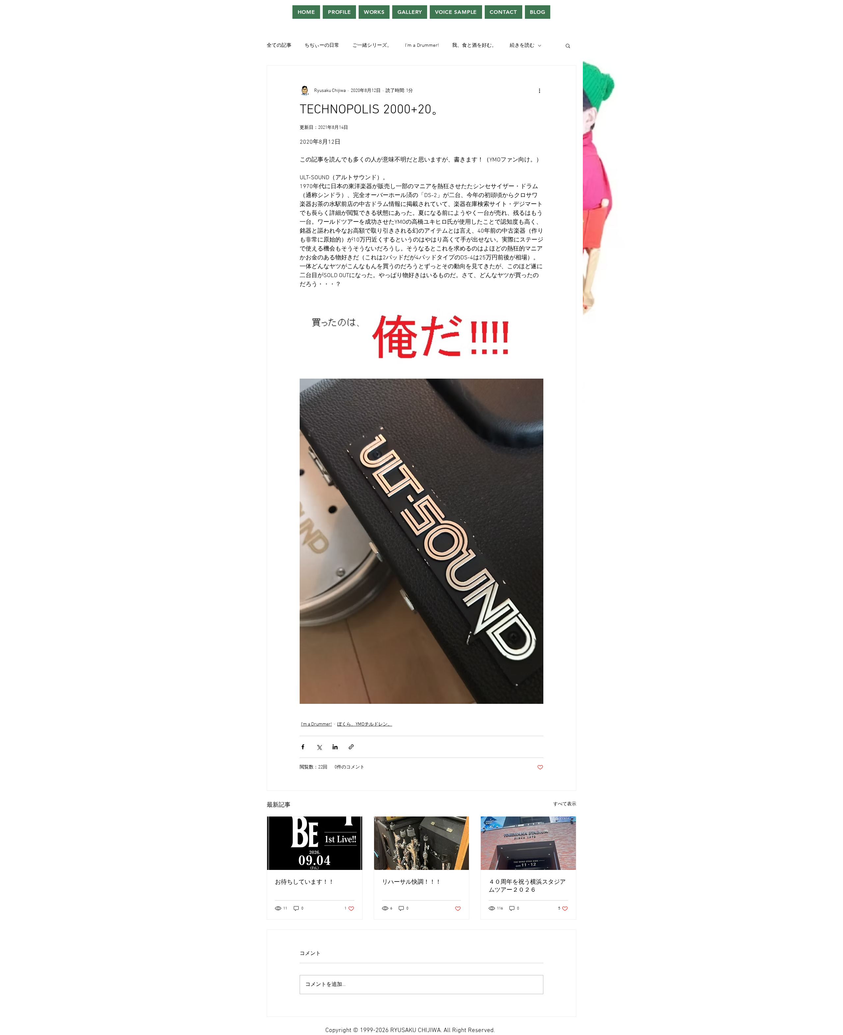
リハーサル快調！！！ (411, 882)
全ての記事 (279, 45)
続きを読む (522, 45)
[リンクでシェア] (351, 747)
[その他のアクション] (539, 91)
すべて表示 (564, 804)
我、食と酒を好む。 (474, 45)
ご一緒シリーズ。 (372, 45)
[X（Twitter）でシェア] (319, 747)
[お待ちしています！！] (314, 843)
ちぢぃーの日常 (322, 45)
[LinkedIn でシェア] (335, 747)
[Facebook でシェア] (303, 747)
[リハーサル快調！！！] (421, 843)
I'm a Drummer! (422, 45)
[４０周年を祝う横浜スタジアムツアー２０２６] (528, 843)
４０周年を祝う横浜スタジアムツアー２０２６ (527, 886)
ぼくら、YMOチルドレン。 (364, 724)
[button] (568, 45)
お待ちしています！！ (304, 882)
